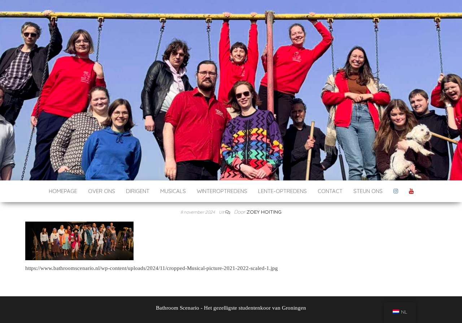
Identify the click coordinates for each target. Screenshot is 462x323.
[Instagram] (396, 191)
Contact (330, 191)
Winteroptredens (222, 191)
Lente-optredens (282, 191)
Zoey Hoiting (264, 212)
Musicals (173, 191)
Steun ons (368, 191)
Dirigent (137, 191)
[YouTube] (411, 191)
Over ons (101, 191)
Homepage (63, 191)
